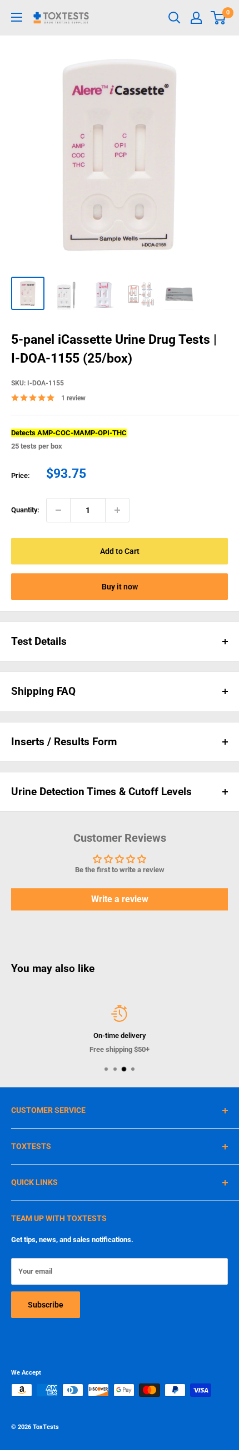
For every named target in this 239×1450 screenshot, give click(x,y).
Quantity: (25, 510)
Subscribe (45, 1304)
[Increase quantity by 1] (117, 510)
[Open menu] (16, 17)
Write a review (119, 899)
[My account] (196, 18)
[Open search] (174, 18)
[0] (219, 17)
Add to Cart (120, 551)
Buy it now (120, 586)
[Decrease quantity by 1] (58, 510)
